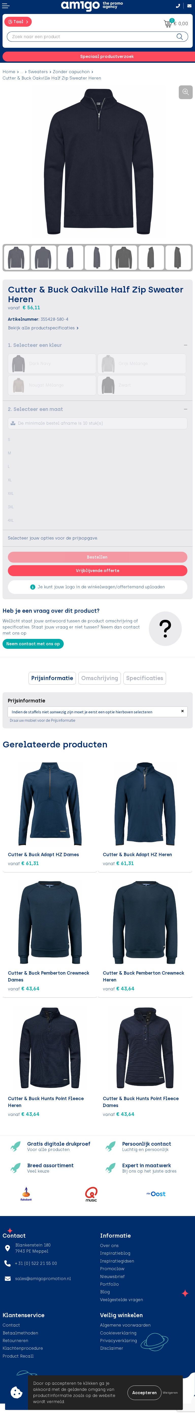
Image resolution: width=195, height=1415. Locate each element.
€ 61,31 (23, 863)
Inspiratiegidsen (117, 1261)
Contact (11, 1325)
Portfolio (109, 1284)
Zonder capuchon (71, 71)
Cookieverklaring (118, 1333)
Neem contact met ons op (33, 643)
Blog (105, 1291)
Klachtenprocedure (23, 1348)
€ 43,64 (24, 989)
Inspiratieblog (115, 1253)
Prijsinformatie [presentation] (52, 678)
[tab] (52, 678)
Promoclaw (112, 1268)
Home (9, 71)
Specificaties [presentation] (144, 678)
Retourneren (15, 1340)
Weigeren (170, 1392)
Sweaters (38, 71)
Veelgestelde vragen (121, 1299)
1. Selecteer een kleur (35, 345)
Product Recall (18, 1356)
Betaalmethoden (20, 1333)
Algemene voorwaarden (125, 1325)
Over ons (109, 1245)
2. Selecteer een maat (35, 409)
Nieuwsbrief (112, 1276)
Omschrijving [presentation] (99, 678)
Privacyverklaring (118, 1340)
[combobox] (89, 37)
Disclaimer (111, 1348)
